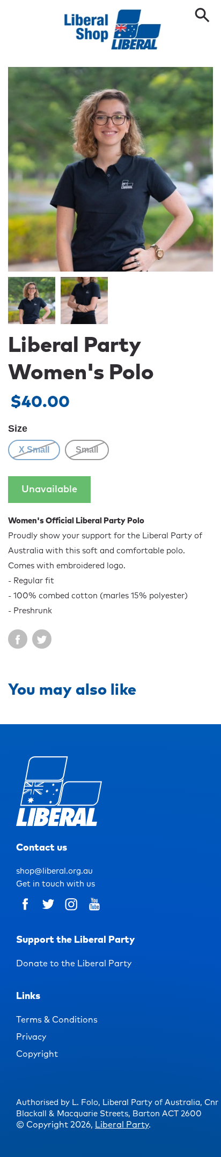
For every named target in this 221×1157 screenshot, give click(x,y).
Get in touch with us (55, 884)
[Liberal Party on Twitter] (48, 911)
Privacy (31, 1037)
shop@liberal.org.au (54, 871)
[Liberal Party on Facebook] (25, 911)
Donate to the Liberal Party (73, 963)
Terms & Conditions (57, 1020)
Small (87, 449)
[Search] (202, 16)
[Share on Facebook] (17, 639)
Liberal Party (122, 1125)
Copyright (37, 1054)
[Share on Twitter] (41, 639)
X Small (34, 449)
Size (17, 428)
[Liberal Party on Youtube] (94, 911)
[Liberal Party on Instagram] (71, 911)
